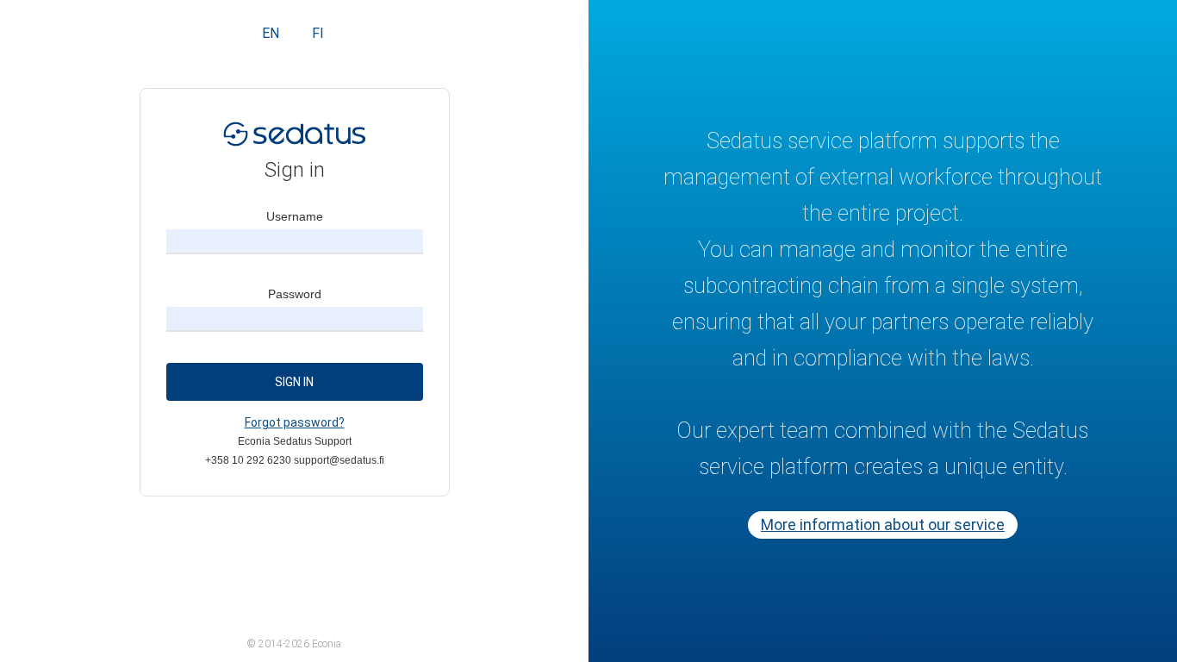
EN (270, 33)
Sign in (294, 382)
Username (294, 216)
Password (294, 294)
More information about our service (883, 524)
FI (318, 33)
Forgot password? (295, 422)
